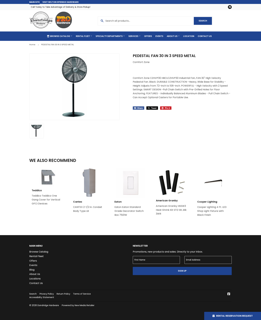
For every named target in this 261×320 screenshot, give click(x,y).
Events (159, 36)
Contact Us (205, 36)
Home (32, 44)
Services (133, 36)
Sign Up (182, 270)
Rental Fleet (83, 36)
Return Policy (63, 293)
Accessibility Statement (41, 297)
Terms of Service (82, 293)
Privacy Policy (47, 293)
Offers (148, 36)
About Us (172, 36)
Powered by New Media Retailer (78, 305)
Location (188, 36)
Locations (35, 278)
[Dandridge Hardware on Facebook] (228, 294)
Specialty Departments (109, 36)
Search (205, 20)
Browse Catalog (60, 36)
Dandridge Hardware (48, 305)
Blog (31, 269)
